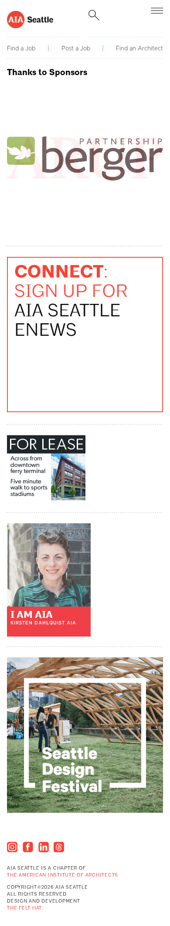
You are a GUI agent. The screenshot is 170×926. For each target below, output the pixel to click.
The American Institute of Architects (62, 875)
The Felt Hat (24, 908)
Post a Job (75, 48)
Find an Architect (139, 48)
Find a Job (21, 48)
